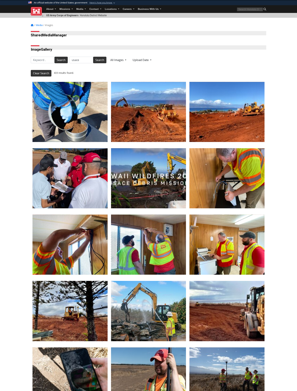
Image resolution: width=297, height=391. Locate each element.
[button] (103, 2)
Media (80, 9)
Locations (111, 9)
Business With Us (148, 9)
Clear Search (41, 73)
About (50, 9)
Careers (127, 9)
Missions (65, 9)
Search (61, 60)
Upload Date (141, 60)
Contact (94, 9)
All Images (117, 60)
